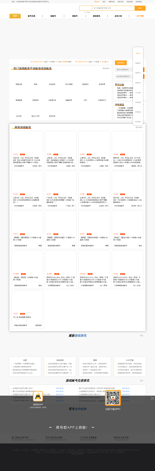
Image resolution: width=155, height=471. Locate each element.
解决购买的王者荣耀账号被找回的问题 (127, 113)
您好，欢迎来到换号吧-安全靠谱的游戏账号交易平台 (30, 2)
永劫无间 (52, 84)
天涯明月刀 (102, 100)
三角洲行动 (52, 100)
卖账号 (75, 16)
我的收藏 (130, 2)
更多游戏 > (106, 68)
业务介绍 (118, 16)
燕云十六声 (35, 116)
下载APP (96, 2)
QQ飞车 (19, 116)
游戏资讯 (96, 16)
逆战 (35, 84)
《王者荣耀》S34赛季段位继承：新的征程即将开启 (127, 108)
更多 (142, 335)
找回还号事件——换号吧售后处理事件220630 (127, 95)
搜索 (140, 8)
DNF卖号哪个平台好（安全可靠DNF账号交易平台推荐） (127, 117)
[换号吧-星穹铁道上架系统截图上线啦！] (101, 38)
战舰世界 (69, 100)
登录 (103, 2)
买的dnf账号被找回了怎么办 (127, 115)
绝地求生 (85, 84)
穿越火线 (19, 84)
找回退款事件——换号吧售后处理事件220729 (127, 93)
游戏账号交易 (23, 9)
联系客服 (139, 2)
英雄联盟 (19, 100)
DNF (85, 100)
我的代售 (121, 2)
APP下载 (140, 16)
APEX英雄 (69, 84)
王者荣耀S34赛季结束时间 (126, 110)
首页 (15, 16)
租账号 (53, 16)
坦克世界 (102, 84)
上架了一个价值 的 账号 (53, 62)
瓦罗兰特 (52, 116)
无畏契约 (35, 100)
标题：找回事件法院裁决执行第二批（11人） (127, 88)
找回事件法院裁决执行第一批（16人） (127, 90)
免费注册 (111, 2)
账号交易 (31, 16)
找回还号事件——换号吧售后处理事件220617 (127, 97)
